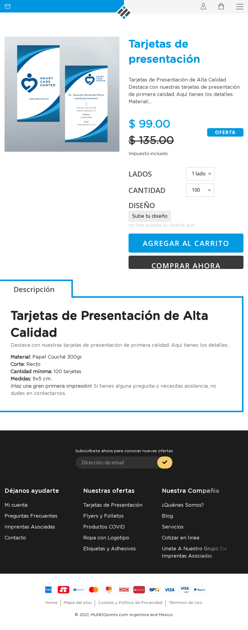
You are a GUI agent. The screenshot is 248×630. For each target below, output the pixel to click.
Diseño (142, 205)
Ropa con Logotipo (106, 538)
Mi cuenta (16, 505)
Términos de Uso (185, 603)
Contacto (15, 538)
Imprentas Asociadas (30, 527)
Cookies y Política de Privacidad (130, 603)
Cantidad (147, 190)
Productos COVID (104, 527)
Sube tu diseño (150, 216)
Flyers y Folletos (103, 516)
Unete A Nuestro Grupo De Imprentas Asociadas (194, 552)
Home (51, 603)
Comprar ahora (186, 264)
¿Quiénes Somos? (183, 505)
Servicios (173, 527)
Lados (140, 174)
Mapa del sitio (78, 603)
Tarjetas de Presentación (112, 505)
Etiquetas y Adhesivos (109, 548)
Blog (167, 516)
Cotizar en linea (180, 538)
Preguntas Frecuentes (31, 516)
